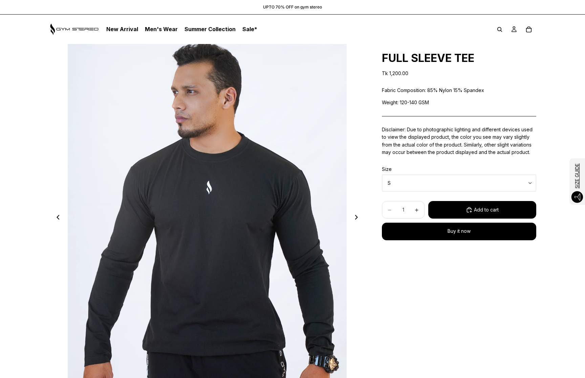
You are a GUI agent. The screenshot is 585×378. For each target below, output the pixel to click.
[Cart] (528, 29)
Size (387, 169)
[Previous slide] (56, 218)
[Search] (499, 29)
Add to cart (486, 210)
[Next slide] (358, 218)
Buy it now (459, 231)
